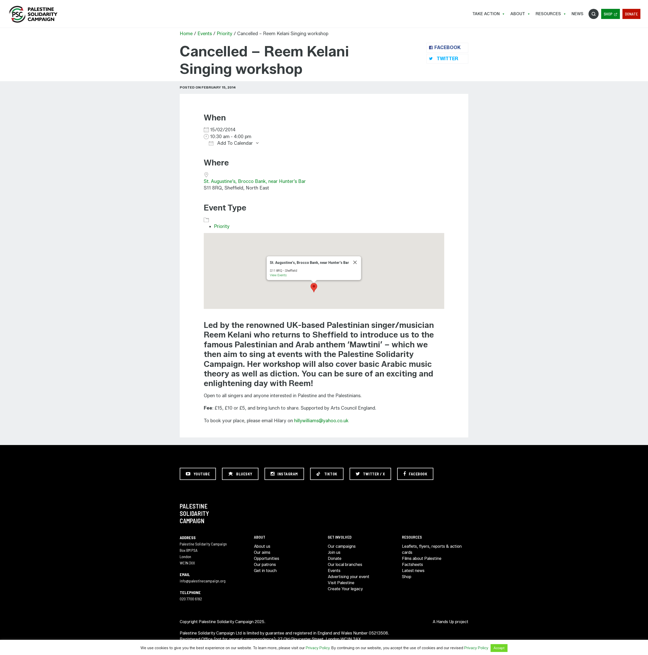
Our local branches (345, 564)
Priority (224, 33)
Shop (608, 13)
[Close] (355, 262)
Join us (334, 552)
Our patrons (265, 564)
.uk (346, 421)
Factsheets (412, 564)
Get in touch (265, 570)
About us (262, 546)
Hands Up (445, 621)
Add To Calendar (234, 143)
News (577, 13)
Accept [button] (499, 648)
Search (594, 14)
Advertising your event (348, 576)
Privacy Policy (318, 648)
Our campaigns (342, 546)
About (517, 13)
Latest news (413, 570)
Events (204, 33)
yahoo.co (332, 421)
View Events (278, 275)
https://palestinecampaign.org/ (33, 14)
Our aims (262, 552)
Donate (631, 13)
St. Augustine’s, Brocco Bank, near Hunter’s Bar (255, 181)
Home (186, 33)
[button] (314, 287)
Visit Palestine (341, 582)
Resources (548, 13)
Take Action (486, 13)
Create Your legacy (345, 588)
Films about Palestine (421, 558)
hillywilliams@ (308, 421)
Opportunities (266, 558)
